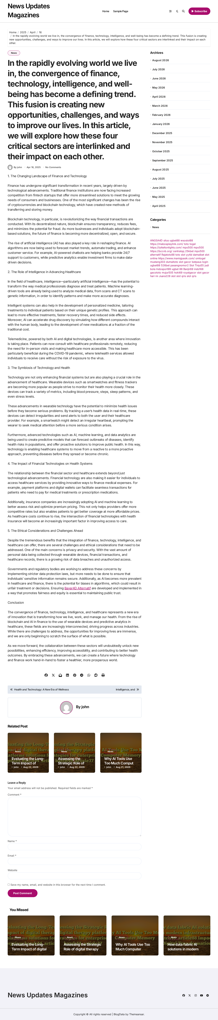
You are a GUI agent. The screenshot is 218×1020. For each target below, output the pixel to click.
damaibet (198, 254)
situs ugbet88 (171, 240)
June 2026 (159, 78)
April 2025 (158, 206)
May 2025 (158, 196)
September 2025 (162, 160)
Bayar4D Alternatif (77, 588)
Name (12, 841)
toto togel (190, 244)
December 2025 (162, 133)
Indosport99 (163, 269)
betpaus (196, 261)
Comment (14, 794)
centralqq (178, 251)
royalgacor (189, 272)
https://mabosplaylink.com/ (166, 244)
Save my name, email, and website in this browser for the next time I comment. (58, 884)
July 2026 (158, 69)
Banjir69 (188, 269)
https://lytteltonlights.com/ (166, 247)
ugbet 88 (177, 269)
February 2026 (161, 114)
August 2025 (160, 169)
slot (173, 276)
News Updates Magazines (48, 995)
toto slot (180, 254)
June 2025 (159, 187)
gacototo (155, 272)
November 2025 (162, 142)
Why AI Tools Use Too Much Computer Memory (120, 763)
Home (105, 11)
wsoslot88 (186, 240)
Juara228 (164, 276)
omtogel (200, 258)
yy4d (189, 254)
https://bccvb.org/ (161, 251)
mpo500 (188, 247)
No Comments (53, 167)
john (85, 706)
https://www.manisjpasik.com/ (176, 258)
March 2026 (160, 105)
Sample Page (120, 11)
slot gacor (185, 261)
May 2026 (158, 87)
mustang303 (157, 261)
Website (12, 870)
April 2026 (158, 96)
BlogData (119, 1014)
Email (12, 855)
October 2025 (161, 151)
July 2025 (158, 178)
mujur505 (167, 272)
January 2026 (161, 124)
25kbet (189, 251)
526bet (165, 265)
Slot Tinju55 (196, 265)
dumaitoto (172, 261)
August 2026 (160, 60)
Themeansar (136, 1014)
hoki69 (178, 272)
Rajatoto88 (168, 254)
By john (18, 167)
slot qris (181, 276)
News (14, 53)
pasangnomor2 (179, 265)
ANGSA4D (156, 240)
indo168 (198, 269)
